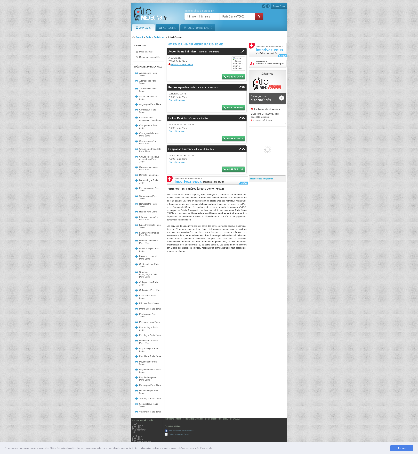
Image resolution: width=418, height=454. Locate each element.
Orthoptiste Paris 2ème (150, 290)
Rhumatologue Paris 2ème (148, 391)
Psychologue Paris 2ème (148, 363)
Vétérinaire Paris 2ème (150, 412)
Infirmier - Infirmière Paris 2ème (148, 218)
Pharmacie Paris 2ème (150, 309)
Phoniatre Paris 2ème (149, 322)
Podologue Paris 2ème (150, 335)
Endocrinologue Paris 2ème (149, 189)
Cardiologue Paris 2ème (147, 111)
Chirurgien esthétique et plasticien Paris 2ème (149, 159)
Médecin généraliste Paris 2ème (148, 241)
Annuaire (145, 27)
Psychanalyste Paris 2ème (149, 349)
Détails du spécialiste (181, 64)
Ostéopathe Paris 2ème (147, 296)
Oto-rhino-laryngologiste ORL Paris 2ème (148, 274)
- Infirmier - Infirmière (193, 51)
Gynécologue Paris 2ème (148, 197)
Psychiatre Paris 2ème (150, 356)
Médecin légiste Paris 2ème (149, 249)
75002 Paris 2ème (178, 61)
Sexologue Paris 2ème (150, 398)
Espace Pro (278, 6)
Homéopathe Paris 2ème (148, 205)
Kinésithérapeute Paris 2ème (150, 226)
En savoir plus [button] (206, 448)
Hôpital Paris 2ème (148, 211)
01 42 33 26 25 (235, 138)
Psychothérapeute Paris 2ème (147, 378)
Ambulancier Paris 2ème (148, 89)
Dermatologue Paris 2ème (148, 181)
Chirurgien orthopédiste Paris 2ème (150, 150)
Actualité (169, 27)
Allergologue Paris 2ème (147, 82)
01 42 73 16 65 (235, 76)
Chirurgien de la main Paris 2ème (149, 134)
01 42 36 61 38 (235, 169)
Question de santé (199, 27)
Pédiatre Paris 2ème (149, 303)
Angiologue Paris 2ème (150, 104)
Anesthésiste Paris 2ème (148, 97)
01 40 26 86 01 (235, 107)
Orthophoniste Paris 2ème (148, 283)
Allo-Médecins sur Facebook (181, 431)
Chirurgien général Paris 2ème (147, 142)
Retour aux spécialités (149, 57)
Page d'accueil (146, 51)
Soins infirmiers (175, 37)
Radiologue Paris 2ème (150, 385)
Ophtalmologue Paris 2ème (149, 265)
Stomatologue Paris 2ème (148, 405)
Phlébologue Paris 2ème (147, 315)
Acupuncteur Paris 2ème (148, 74)
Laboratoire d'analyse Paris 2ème (149, 234)
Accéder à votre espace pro (270, 63)
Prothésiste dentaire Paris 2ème (148, 341)
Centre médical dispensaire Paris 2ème (150, 118)
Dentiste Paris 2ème (149, 175)
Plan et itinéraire (177, 100)
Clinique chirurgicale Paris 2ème (148, 168)
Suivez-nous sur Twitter (179, 434)
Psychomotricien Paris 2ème (150, 370)
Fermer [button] (402, 448)
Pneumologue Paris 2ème (148, 328)
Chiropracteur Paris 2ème (148, 126)
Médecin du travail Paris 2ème (148, 257)
